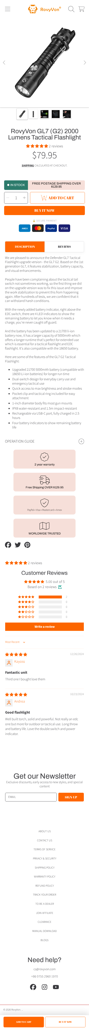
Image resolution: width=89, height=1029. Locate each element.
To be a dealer (44, 904)
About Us (44, 831)
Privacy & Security (44, 858)
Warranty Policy (44, 877)
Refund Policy (44, 886)
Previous (4, 62)
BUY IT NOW (65, 1021)
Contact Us (44, 840)
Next (84, 62)
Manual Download (44, 931)
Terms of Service (44, 849)
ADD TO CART (23, 1021)
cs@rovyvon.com (45, 969)
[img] (16, 654)
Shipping (28, 165)
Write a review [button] (45, 626)
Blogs (44, 940)
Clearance (44, 922)
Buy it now (44, 210)
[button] (7, 9)
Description (25, 247)
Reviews (64, 247)
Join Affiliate (44, 913)
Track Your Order (44, 895)
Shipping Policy (44, 868)
